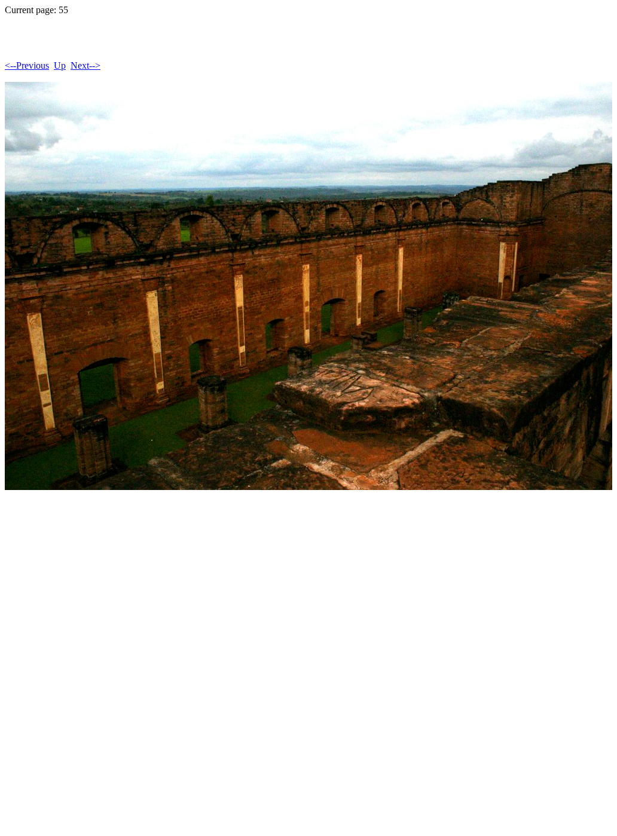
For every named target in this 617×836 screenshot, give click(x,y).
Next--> (85, 65)
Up (60, 65)
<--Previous (27, 65)
